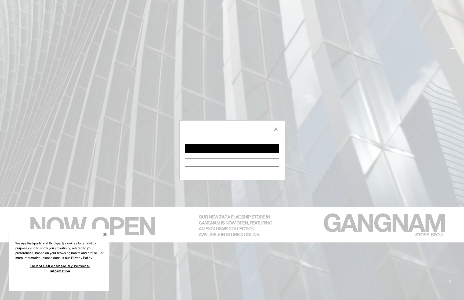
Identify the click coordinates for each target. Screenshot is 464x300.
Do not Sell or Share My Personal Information (60, 268)
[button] (232, 148)
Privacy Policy (81, 257)
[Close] (105, 234)
